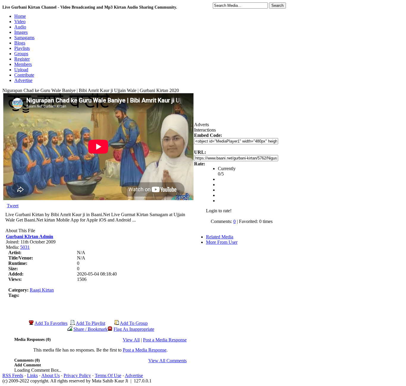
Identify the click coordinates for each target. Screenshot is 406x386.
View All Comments (167, 360)
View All (131, 339)
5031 (25, 247)
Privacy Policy (77, 375)
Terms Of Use (108, 375)
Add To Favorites (50, 323)
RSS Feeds (12, 375)
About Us (50, 375)
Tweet (12, 205)
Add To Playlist (90, 323)
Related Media (219, 236)
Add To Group (134, 323)
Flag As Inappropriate (134, 329)
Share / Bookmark (90, 329)
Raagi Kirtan (42, 289)
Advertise (134, 375)
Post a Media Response (165, 339)
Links (32, 375)
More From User (221, 242)
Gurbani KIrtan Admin (29, 236)
